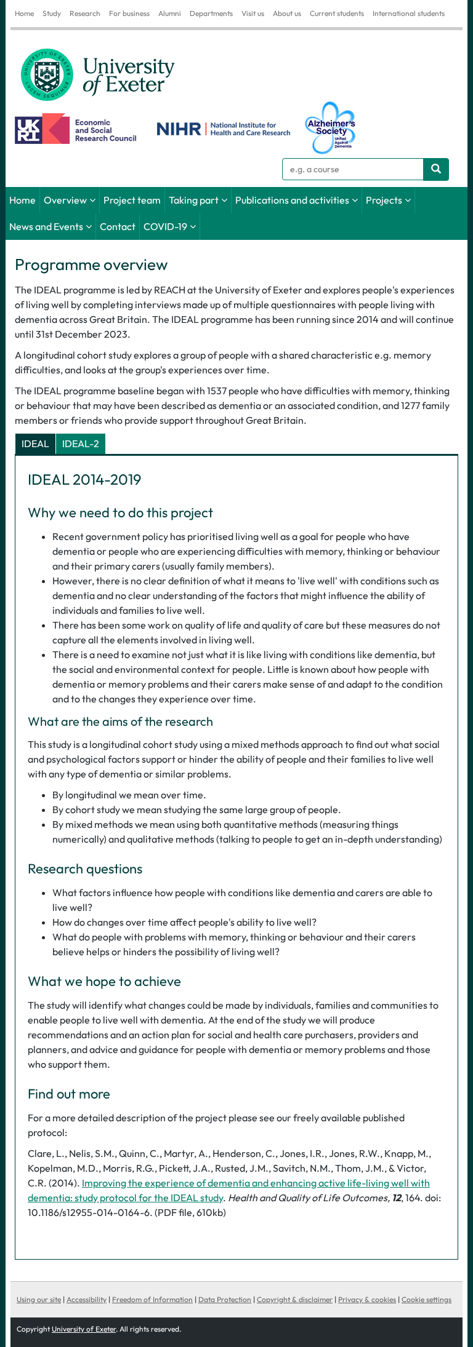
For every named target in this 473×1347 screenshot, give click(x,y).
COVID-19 (165, 226)
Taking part (194, 200)
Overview (65, 200)
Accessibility (87, 1299)
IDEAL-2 (80, 443)
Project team (132, 200)
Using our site (39, 1299)
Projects (384, 200)
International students (409, 13)
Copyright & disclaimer (295, 1299)
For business (129, 13)
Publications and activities (292, 200)
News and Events (46, 226)
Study (51, 13)
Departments (211, 13)
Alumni (169, 13)
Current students (337, 13)
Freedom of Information (152, 1299)
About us (287, 13)
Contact (117, 226)
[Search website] (436, 169)
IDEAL (35, 443)
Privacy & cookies (367, 1299)
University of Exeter (84, 1328)
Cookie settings (426, 1299)
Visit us (252, 13)
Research (85, 13)
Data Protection (224, 1299)
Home (24, 13)
